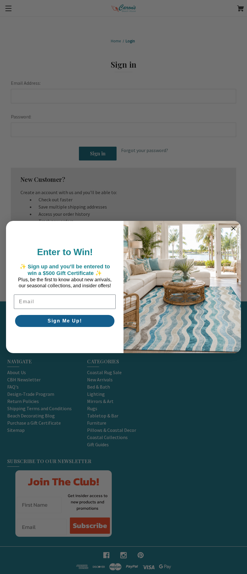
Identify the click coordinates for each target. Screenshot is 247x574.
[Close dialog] (233, 228)
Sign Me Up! (65, 320)
